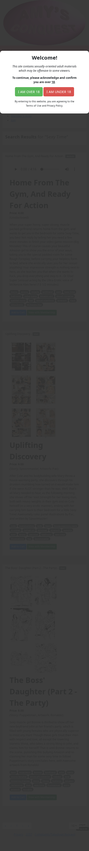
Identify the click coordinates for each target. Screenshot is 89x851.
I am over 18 (29, 91)
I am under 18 (59, 91)
